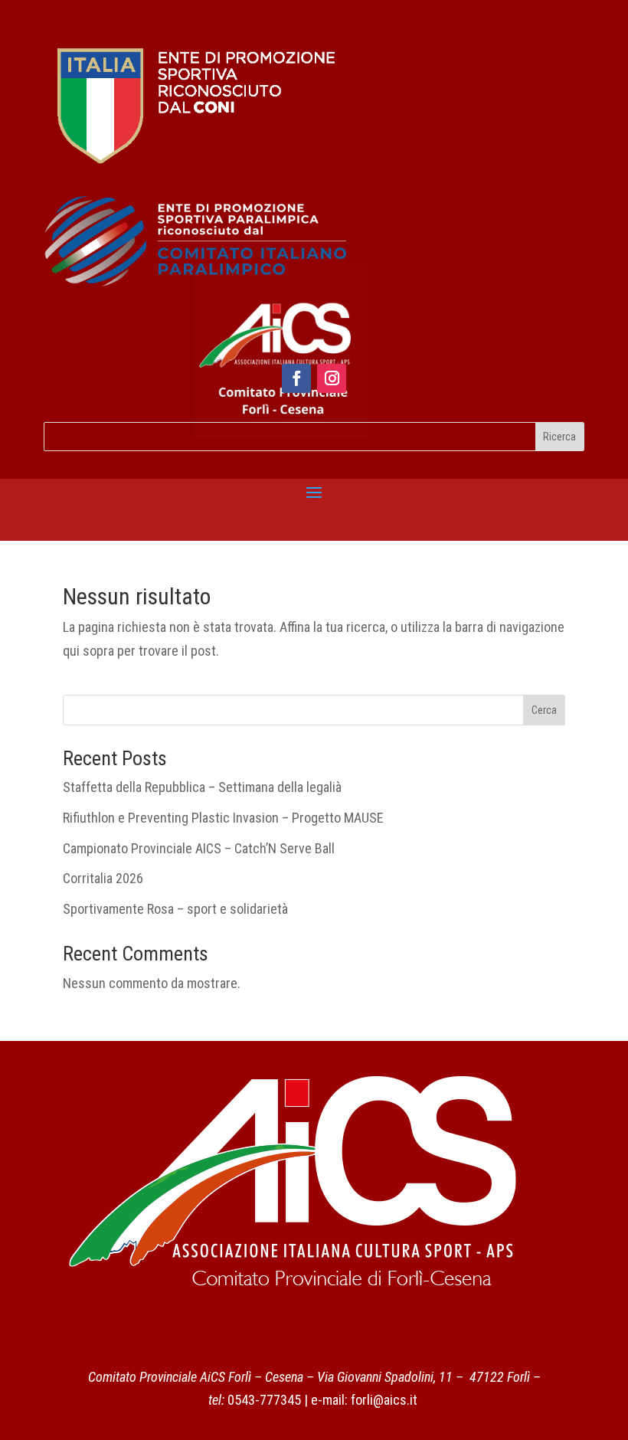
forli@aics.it (384, 1400)
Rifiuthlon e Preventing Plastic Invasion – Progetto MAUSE (223, 818)
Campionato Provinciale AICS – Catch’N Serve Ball (199, 848)
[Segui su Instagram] (331, 378)
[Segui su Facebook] (296, 378)
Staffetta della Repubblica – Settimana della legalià (202, 787)
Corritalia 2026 (103, 878)
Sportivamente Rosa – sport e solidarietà (175, 909)
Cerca (544, 710)
